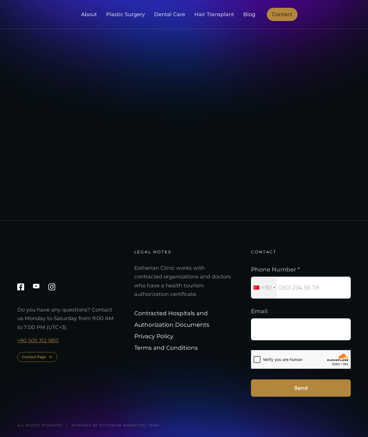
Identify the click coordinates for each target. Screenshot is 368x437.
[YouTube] (36, 286)
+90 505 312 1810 (38, 340)
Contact (282, 14)
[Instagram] (51, 287)
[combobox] (264, 287)
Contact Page (34, 357)
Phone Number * (275, 269)
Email (259, 311)
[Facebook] (20, 287)
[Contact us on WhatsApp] (347, 419)
